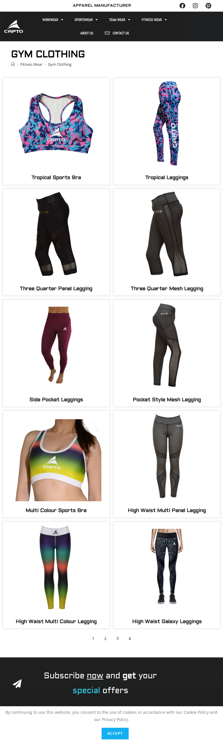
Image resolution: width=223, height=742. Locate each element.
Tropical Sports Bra (56, 177)
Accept (115, 733)
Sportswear (84, 19)
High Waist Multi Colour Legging (56, 621)
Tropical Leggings (166, 177)
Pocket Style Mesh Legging (167, 399)
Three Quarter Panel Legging (56, 288)
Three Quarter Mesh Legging (167, 288)
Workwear (50, 19)
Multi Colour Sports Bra (56, 510)
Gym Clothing (59, 64)
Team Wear (117, 19)
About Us (86, 33)
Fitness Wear (152, 19)
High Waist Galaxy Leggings (167, 621)
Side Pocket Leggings (56, 399)
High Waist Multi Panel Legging (167, 510)
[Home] (13, 64)
